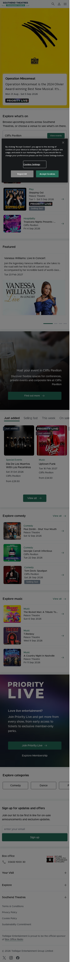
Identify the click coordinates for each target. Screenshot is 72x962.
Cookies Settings (31, 164)
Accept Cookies (47, 173)
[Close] (63, 142)
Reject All (22, 173)
